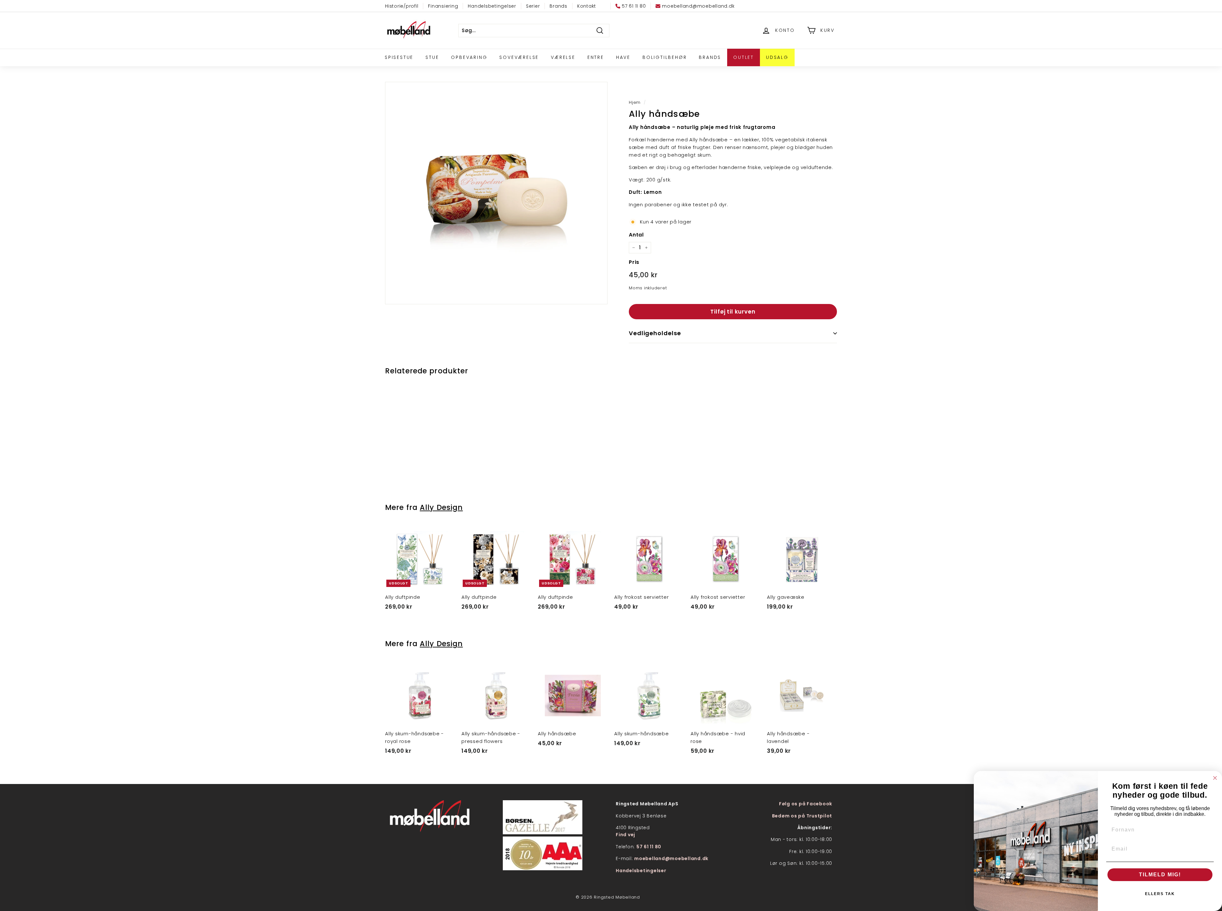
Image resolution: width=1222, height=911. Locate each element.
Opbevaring (469, 57)
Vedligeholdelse (655, 333)
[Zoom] (496, 193)
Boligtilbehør (665, 57)
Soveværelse (519, 57)
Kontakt (586, 6)
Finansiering (443, 6)
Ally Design (441, 507)
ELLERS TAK (1160, 894)
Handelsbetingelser (492, 6)
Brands (558, 6)
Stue (432, 57)
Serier (533, 6)
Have (623, 57)
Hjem (635, 102)
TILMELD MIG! (1160, 874)
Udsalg (777, 57)
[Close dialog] (1215, 778)
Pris (634, 262)
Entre (595, 57)
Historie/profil (401, 6)
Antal (636, 234)
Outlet (743, 57)
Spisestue (399, 57)
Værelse (563, 57)
